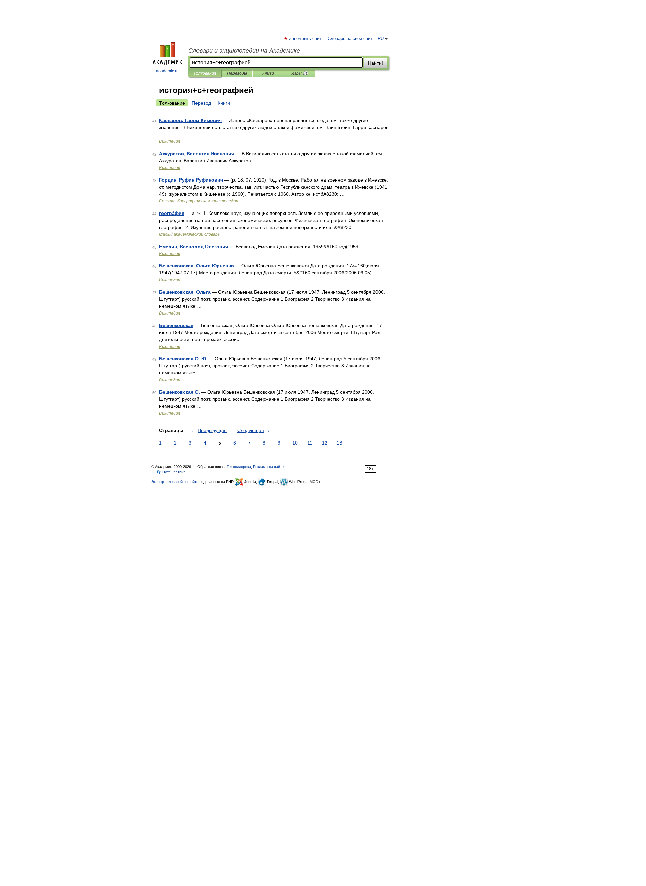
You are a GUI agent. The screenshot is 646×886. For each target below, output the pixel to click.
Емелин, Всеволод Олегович (193, 246)
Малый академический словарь (189, 234)
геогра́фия (171, 213)
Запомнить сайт (305, 38)
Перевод (201, 103)
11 (309, 443)
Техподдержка (239, 467)
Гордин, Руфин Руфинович (191, 180)
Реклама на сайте (268, 467)
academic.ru (167, 71)
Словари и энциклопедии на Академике (244, 50)
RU (381, 38)
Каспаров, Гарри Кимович (190, 120)
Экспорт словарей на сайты (175, 482)
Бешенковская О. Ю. (183, 358)
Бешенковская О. (179, 392)
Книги (268, 73)
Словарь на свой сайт (350, 38)
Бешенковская (176, 325)
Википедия (169, 141)
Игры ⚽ (299, 73)
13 (339, 443)
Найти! (375, 63)
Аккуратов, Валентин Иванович (196, 153)
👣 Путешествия (170, 472)
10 (295, 443)
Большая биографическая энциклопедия (198, 201)
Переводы (237, 73)
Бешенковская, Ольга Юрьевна (196, 265)
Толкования (204, 73)
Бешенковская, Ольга (185, 292)
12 (324, 443)
